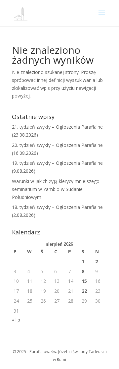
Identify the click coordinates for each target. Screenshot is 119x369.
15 (84, 281)
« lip (16, 320)
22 (84, 291)
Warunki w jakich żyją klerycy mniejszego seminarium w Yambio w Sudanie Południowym (55, 189)
